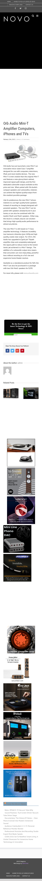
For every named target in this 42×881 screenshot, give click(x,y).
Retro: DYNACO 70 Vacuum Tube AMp (19, 810)
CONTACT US (26, 876)
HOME (8, 873)
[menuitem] (9, 1)
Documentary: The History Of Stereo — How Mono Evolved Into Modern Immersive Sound (20, 820)
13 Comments (25, 139)
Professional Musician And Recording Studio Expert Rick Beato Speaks (20, 832)
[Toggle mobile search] (33, 16)
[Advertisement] (21, 45)
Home (18, 139)
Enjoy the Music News (16, 804)
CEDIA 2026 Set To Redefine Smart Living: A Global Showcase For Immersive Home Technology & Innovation (20, 839)
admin (20, 363)
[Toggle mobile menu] (37, 16)
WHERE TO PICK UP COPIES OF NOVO (23, 873)
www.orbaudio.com (31, 273)
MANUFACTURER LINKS (13, 876)
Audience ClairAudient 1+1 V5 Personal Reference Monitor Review (18, 827)
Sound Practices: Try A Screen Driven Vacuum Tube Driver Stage (20, 814)
